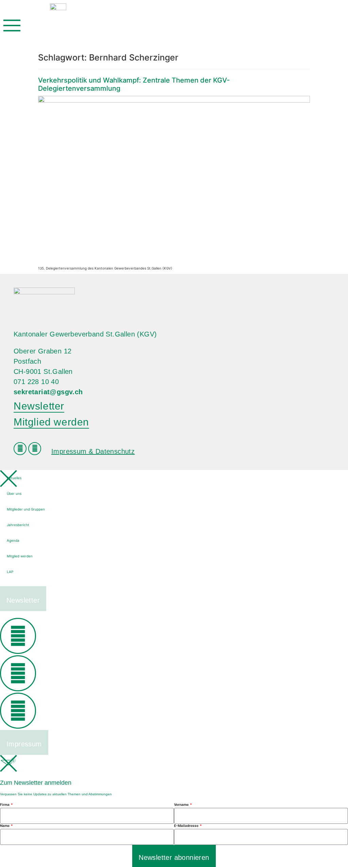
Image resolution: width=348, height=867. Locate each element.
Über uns (14, 493)
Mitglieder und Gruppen (26, 509)
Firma (5, 804)
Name (5, 825)
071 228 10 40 (36, 381)
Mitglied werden (20, 556)
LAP (10, 572)
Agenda (13, 540)
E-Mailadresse (186, 825)
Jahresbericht (18, 525)
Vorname (181, 804)
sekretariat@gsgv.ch (48, 392)
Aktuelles (14, 478)
